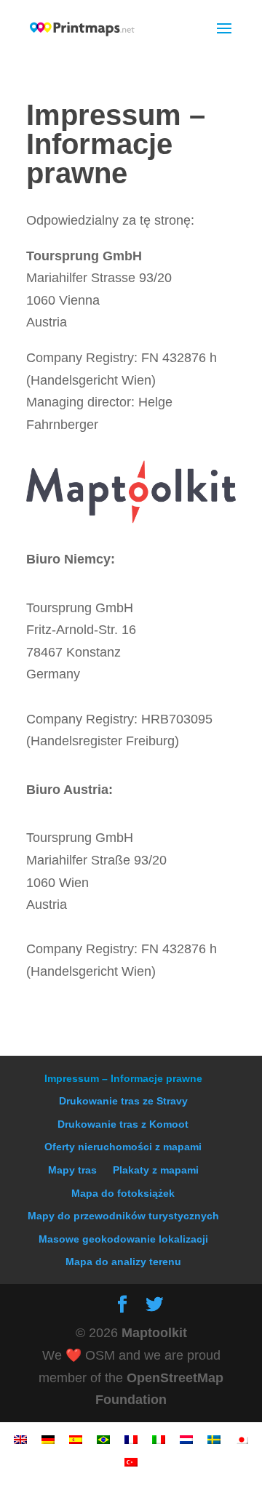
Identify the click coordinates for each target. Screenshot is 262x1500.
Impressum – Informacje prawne (123, 1078)
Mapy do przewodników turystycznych (123, 1216)
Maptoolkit (154, 1332)
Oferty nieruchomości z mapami (123, 1146)
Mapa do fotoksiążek (123, 1193)
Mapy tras (72, 1170)
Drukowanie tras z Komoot (122, 1124)
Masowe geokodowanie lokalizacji (123, 1239)
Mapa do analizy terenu (123, 1261)
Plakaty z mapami (156, 1170)
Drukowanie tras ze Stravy (123, 1101)
